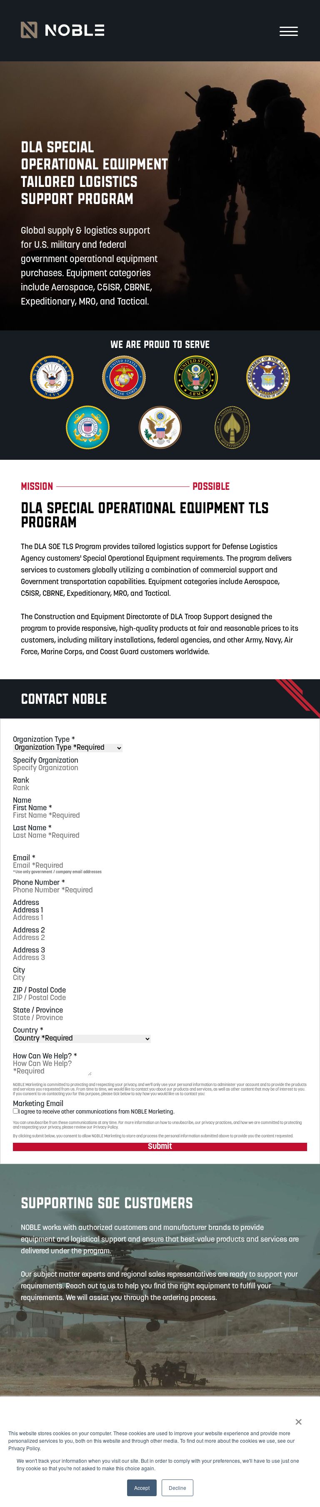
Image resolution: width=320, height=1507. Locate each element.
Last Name (32, 828)
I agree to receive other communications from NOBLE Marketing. (96, 1112)
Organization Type (44, 740)
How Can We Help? (45, 1057)
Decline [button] (177, 1487)
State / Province (38, 1011)
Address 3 (29, 951)
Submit (160, 1147)
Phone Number (39, 883)
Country (28, 1031)
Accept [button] (142, 1487)
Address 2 (29, 931)
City (19, 971)
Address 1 (28, 911)
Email (24, 858)
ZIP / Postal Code (39, 991)
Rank (21, 781)
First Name (32, 808)
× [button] (298, 1419)
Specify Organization (45, 761)
